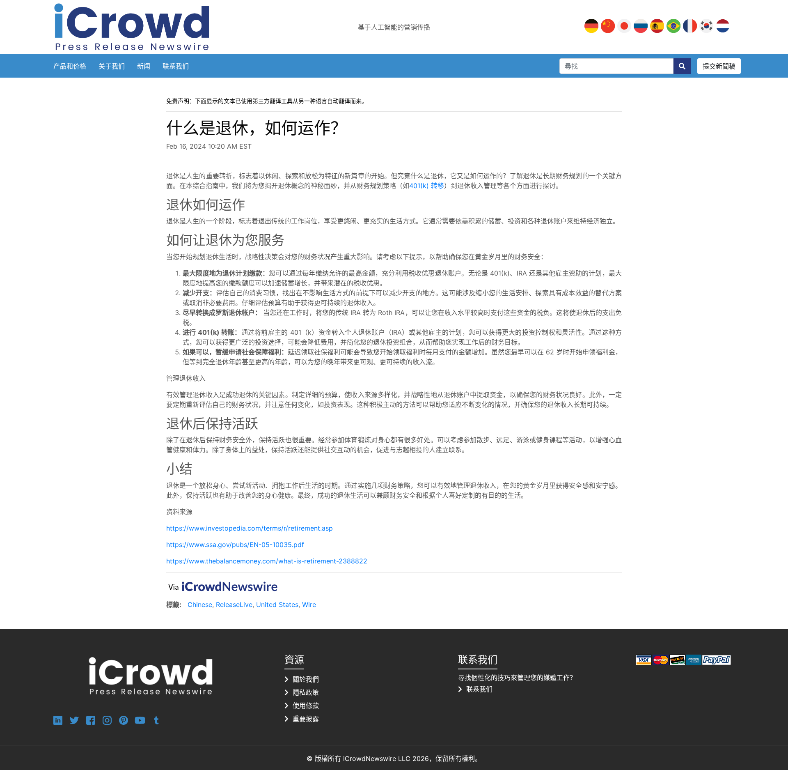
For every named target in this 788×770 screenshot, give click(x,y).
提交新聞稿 (719, 66)
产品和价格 (69, 66)
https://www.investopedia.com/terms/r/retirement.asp (249, 528)
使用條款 (306, 705)
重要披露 (306, 719)
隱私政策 (306, 692)
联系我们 (176, 66)
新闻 (143, 66)
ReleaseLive (234, 604)
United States (277, 604)
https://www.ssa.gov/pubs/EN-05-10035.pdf (235, 544)
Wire (309, 604)
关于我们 (111, 66)
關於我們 (306, 679)
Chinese (200, 604)
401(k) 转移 (426, 186)
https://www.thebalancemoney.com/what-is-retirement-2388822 (266, 561)
